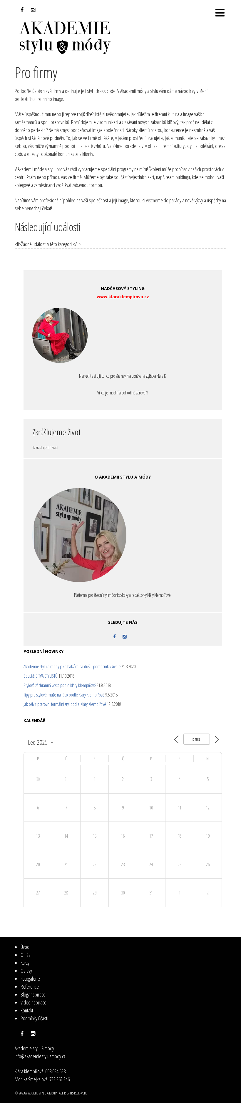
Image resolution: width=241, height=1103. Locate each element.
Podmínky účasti (34, 1018)
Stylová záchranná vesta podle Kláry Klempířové (60, 685)
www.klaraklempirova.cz (123, 296)
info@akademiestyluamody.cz (40, 1056)
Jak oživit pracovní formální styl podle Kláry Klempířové (65, 704)
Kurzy (25, 962)
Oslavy (26, 970)
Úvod (25, 946)
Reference (30, 986)
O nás (26, 954)
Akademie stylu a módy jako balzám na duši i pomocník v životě (72, 666)
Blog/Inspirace (33, 994)
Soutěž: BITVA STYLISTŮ (41, 676)
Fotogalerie (30, 978)
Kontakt (27, 1010)
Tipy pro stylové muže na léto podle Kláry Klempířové (64, 695)
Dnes (197, 739)
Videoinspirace (33, 1002)
